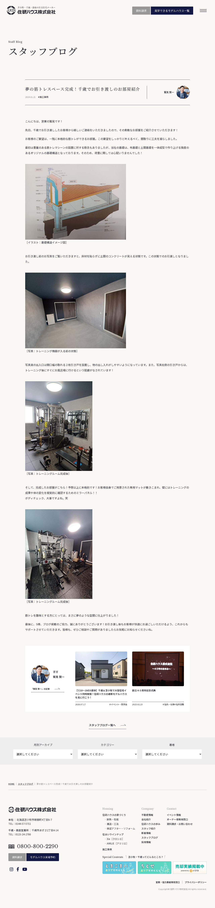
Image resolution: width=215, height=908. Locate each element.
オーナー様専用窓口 (177, 819)
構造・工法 (113, 824)
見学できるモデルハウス (172, 11)
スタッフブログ (25, 783)
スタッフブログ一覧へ (102, 725)
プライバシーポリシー (196, 882)
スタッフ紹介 (148, 828)
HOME (11, 783)
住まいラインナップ (113, 834)
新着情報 (146, 833)
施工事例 (44, 97)
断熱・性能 (113, 819)
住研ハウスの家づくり (114, 815)
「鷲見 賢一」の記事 (40, 688)
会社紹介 (146, 819)
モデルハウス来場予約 (42, 857)
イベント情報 (174, 815)
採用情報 (146, 842)
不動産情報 (147, 815)
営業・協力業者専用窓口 (168, 882)
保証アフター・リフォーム (121, 828)
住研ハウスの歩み (150, 824)
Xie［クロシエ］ (115, 839)
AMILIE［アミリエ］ (117, 843)
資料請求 (141, 11)
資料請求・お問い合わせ (180, 824)
